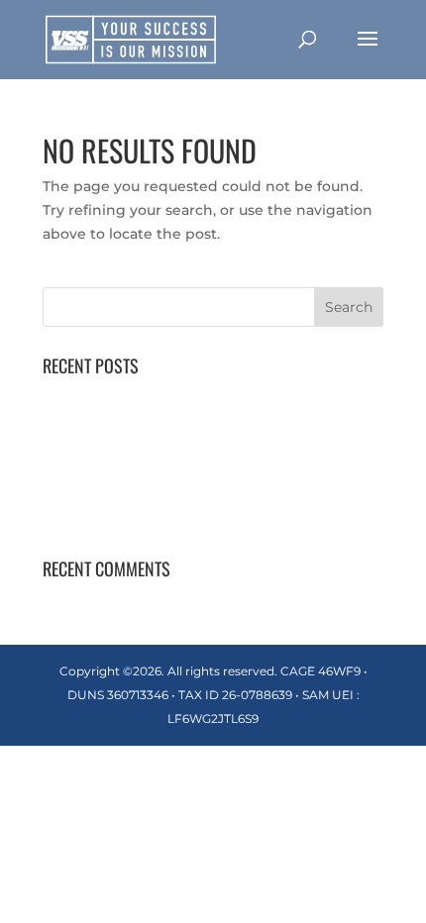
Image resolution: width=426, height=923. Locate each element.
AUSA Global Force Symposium (154, 426)
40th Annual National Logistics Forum (177, 395)
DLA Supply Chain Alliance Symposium (182, 518)
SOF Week (80, 456)
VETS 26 (71, 487)
